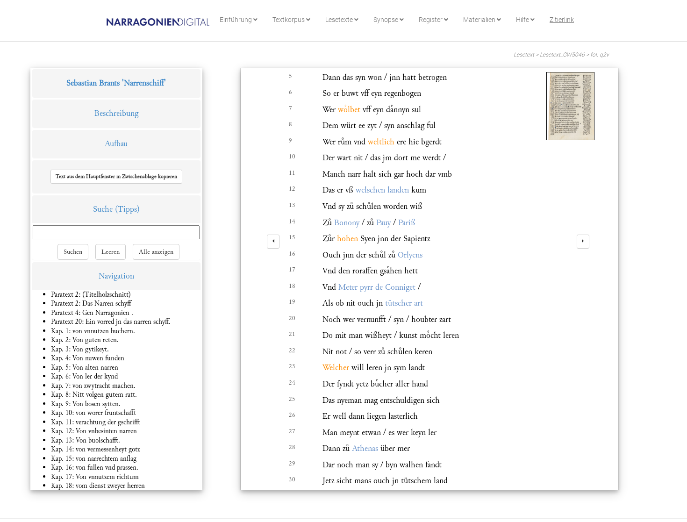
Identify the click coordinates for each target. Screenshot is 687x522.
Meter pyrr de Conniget (376, 287)
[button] (116, 177)
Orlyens (410, 255)
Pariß (406, 223)
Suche (103, 209)
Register (431, 19)
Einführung (236, 19)
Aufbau (116, 144)
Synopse (386, 19)
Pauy (383, 223)
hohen (347, 238)
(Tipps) (127, 209)
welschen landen (382, 190)
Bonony (346, 223)
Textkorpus (289, 19)
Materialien (480, 19)
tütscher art (404, 303)
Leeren (110, 252)
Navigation (116, 276)
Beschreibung (116, 113)
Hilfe (523, 19)
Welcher (335, 367)
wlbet (349, 109)
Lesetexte (339, 19)
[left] (273, 242)
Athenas (365, 448)
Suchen (73, 252)
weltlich (381, 142)
